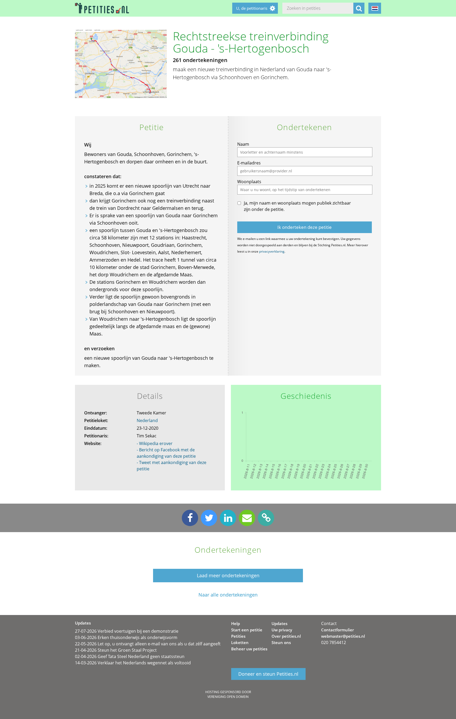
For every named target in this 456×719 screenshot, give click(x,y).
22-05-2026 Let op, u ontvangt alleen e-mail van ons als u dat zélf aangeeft (148, 644)
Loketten (240, 642)
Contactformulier (337, 629)
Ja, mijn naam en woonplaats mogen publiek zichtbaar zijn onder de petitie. (297, 206)
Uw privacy (282, 629)
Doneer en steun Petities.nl (268, 674)
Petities (238, 636)
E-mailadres (249, 163)
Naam (243, 144)
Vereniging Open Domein (228, 696)
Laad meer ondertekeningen (228, 575)
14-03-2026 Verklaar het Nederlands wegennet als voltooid (133, 663)
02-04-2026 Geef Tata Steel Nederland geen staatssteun (129, 656)
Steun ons (281, 642)
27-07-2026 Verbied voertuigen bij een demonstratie (126, 631)
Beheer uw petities (249, 648)
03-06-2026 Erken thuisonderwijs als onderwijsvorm (126, 637)
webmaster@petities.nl (343, 636)
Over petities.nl (286, 636)
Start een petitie (246, 629)
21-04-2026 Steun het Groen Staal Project (116, 650)
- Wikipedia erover (155, 443)
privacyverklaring (271, 251)
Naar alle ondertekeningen (228, 595)
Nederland (147, 420)
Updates (279, 623)
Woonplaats (249, 182)
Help (235, 623)
